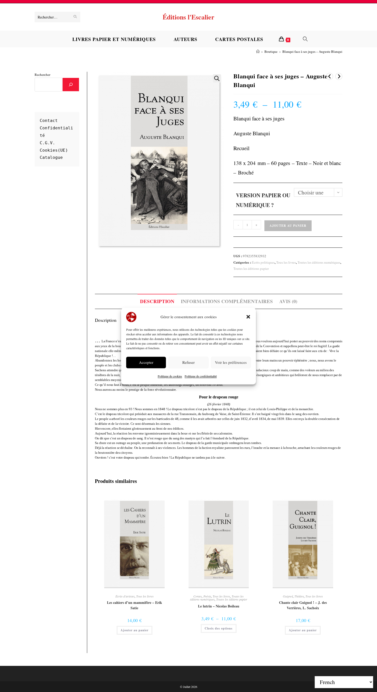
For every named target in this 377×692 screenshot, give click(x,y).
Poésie (207, 596)
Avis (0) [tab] (288, 301)
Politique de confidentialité (201, 376)
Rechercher (42, 74)
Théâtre (299, 596)
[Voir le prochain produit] (338, 76)
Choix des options (219, 628)
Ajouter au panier (288, 225)
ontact (50, 120)
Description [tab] (157, 301)
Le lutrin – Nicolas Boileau (218, 606)
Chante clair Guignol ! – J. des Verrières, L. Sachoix (303, 605)
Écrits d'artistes (125, 596)
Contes (197, 596)
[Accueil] (258, 51)
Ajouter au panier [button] (134, 630)
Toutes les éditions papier (251, 268)
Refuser (188, 362)
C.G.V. (47, 142)
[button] (248, 316)
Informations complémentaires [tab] (227, 301)
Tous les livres (286, 262)
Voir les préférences (231, 362)
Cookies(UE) (54, 150)
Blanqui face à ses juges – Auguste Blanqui (312, 51)
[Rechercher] (70, 84)
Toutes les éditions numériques (318, 262)
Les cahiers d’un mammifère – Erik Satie (134, 605)
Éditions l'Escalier (188, 17)
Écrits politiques (263, 262)
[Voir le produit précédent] (329, 76)
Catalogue (51, 157)
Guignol (288, 596)
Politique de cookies (170, 376)
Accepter (146, 362)
